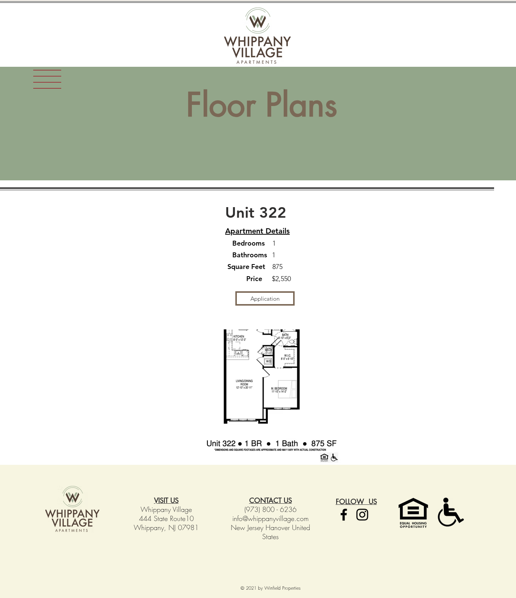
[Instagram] (362, 515)
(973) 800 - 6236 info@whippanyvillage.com (270, 514)
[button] (47, 79)
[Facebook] (344, 515)
